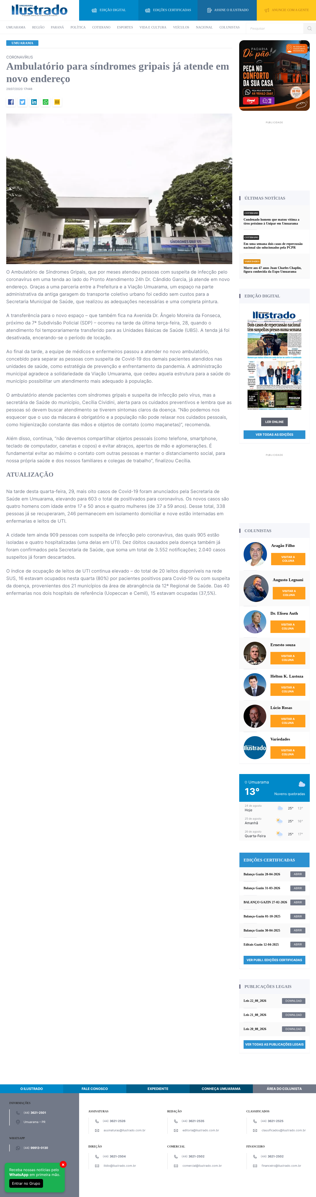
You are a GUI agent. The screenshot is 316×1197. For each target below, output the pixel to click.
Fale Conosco (95, 1089)
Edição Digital (113, 10)
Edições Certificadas (172, 10)
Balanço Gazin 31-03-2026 (262, 888)
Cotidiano (101, 27)
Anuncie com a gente (290, 10)
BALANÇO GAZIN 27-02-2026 (265, 902)
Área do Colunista (284, 1089)
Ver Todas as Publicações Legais (274, 1044)
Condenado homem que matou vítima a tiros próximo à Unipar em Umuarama (271, 221)
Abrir (298, 874)
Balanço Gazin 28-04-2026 (262, 874)
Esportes (125, 27)
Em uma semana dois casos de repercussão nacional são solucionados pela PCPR (273, 245)
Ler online (274, 422)
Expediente (158, 1089)
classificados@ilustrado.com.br (284, 1130)
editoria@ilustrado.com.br (201, 1130)
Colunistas (230, 27)
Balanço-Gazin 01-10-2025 (262, 916)
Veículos (181, 27)
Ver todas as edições (274, 434)
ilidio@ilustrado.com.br (120, 1165)
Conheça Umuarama (221, 1089)
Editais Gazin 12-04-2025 (261, 944)
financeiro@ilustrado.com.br (281, 1165)
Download (293, 1001)
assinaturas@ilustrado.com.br (125, 1130)
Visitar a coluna (288, 559)
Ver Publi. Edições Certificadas (274, 960)
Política (78, 27)
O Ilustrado (31, 1089)
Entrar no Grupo (26, 1183)
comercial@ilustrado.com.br (202, 1165)
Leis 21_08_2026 (255, 1015)
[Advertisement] (274, 154)
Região (38, 27)
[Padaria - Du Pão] (274, 75)
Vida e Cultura (152, 27)
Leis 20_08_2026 (255, 1029)
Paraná (57, 27)
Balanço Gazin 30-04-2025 (262, 930)
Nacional (204, 27)
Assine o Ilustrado (231, 10)
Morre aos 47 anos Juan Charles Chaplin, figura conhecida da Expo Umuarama (273, 269)
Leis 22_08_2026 (255, 1001)
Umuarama (15, 27)
